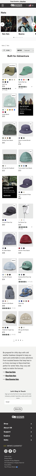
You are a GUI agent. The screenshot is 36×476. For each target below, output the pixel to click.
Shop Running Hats (12, 379)
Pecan (7, 138)
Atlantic (5, 327)
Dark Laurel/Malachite (3, 166)
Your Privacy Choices (10, 467)
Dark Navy (5, 220)
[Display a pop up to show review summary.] (16, 89)
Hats (8, 45)
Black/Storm (5, 166)
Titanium (24, 220)
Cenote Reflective (7, 82)
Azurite (14, 110)
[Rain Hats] (9, 26)
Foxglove (3, 112)
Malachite (19, 79)
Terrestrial (5, 301)
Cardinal (24, 79)
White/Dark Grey (19, 220)
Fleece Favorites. (14, 1)
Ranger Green (10, 110)
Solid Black (28, 79)
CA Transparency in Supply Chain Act (14, 463)
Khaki (21, 220)
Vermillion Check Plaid (28, 301)
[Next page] (22, 340)
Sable (5, 138)
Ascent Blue (21, 79)
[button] (32, 5)
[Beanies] (25, 26)
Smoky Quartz (19, 138)
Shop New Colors (7, 195)
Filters (8, 50)
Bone (7, 301)
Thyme (3, 110)
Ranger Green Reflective (3, 79)
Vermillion (19, 248)
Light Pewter (5, 110)
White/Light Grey (7, 79)
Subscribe (18, 409)
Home (3, 45)
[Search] (25, 5)
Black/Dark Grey (5, 82)
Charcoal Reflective (3, 82)
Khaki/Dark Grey (14, 79)
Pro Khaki (26, 79)
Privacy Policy (8, 458)
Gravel (21, 166)
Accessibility (7, 465)
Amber (7, 110)
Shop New (22, 113)
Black (5, 112)
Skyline (24, 166)
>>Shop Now (22, 1)
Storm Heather (3, 220)
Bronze (12, 110)
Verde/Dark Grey (10, 79)
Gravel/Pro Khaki (24, 192)
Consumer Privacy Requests (11, 460)
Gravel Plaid (26, 301)
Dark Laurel (3, 138)
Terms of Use (7, 456)
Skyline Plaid (19, 301)
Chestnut (7, 274)
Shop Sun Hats (11, 372)
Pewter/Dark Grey (12, 79)
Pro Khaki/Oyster (19, 327)
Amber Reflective (5, 79)
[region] (18, 1)
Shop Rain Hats (11, 376)
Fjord (3, 274)
